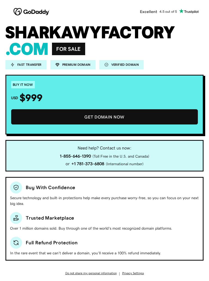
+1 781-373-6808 (87, 163)
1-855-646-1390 (75, 156)
